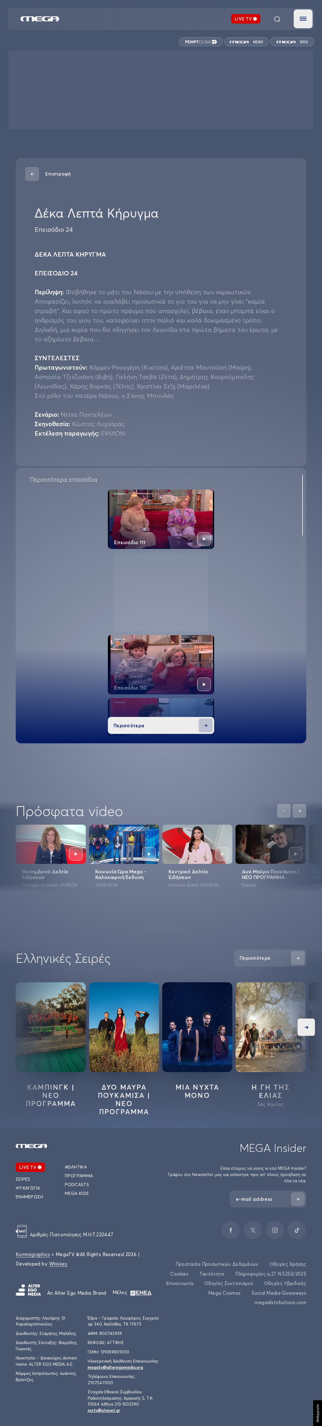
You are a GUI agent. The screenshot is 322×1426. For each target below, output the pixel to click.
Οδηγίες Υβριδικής (285, 1283)
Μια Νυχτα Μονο (197, 1091)
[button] (303, 18)
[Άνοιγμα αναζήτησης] (277, 18)
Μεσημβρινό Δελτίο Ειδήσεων (45, 874)
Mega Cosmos (224, 1293)
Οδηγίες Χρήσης (287, 1264)
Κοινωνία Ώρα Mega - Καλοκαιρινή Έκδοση (120, 874)
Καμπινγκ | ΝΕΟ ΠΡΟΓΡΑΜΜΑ (51, 1095)
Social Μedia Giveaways (279, 1293)
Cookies (179, 1274)
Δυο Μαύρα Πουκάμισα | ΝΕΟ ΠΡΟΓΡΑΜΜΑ (270, 874)
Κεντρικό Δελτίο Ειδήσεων (188, 874)
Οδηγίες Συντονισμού (228, 1283)
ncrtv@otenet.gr (104, 1410)
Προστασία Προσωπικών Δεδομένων (216, 1264)
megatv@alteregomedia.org (115, 1367)
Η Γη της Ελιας (271, 1091)
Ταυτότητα (211, 1274)
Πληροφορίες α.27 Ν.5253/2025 (270, 1274)
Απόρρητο (317, 1413)
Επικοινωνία (179, 1283)
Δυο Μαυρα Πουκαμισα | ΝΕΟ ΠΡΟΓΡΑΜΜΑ (124, 1099)
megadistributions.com (280, 1302)
